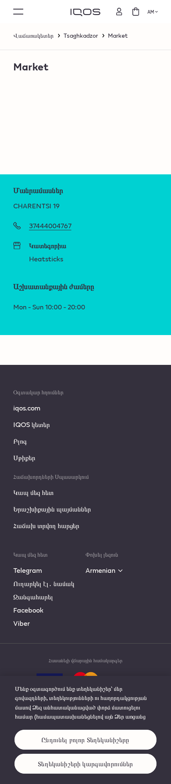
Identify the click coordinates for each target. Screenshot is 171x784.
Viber (21, 623)
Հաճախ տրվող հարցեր (46, 525)
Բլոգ (20, 441)
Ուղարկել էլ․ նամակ (43, 583)
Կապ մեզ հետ (33, 492)
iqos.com (26, 408)
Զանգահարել (33, 596)
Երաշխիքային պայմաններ (52, 509)
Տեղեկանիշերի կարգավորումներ (85, 763)
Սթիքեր (24, 457)
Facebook (28, 610)
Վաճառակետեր (33, 35)
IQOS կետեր (31, 424)
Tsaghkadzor (81, 35)
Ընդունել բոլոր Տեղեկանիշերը (85, 739)
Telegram (27, 570)
